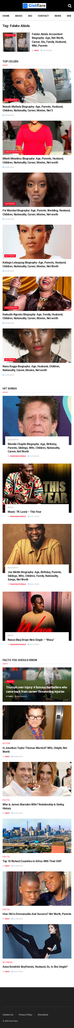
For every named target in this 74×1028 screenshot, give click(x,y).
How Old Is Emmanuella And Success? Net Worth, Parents (37, 914)
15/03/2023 (47, 50)
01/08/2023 (18, 919)
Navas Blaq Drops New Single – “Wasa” (31, 639)
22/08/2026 (9, 167)
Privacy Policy (25, 1014)
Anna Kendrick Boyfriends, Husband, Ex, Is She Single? (35, 966)
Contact (43, 15)
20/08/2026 (9, 271)
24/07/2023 (18, 971)
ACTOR (6, 743)
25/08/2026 (9, 115)
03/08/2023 (18, 813)
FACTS (10, 681)
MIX (69, 15)
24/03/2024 (21, 696)
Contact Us (8, 1014)
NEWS (58, 15)
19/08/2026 (9, 375)
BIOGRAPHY (9, 35)
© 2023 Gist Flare (10, 1021)
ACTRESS (10, 204)
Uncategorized (14, 152)
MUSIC (19, 15)
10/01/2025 (34, 516)
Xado (36, 50)
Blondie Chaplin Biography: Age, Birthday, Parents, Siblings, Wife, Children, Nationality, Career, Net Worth (34, 447)
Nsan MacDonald (18, 456)
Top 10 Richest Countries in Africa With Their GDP (32, 861)
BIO (30, 15)
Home (6, 15)
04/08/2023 (18, 756)
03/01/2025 (34, 584)
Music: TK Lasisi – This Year (24, 511)
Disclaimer (43, 1014)
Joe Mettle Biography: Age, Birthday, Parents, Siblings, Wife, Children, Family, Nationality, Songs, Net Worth (35, 575)
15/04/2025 (34, 456)
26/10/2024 (34, 644)
